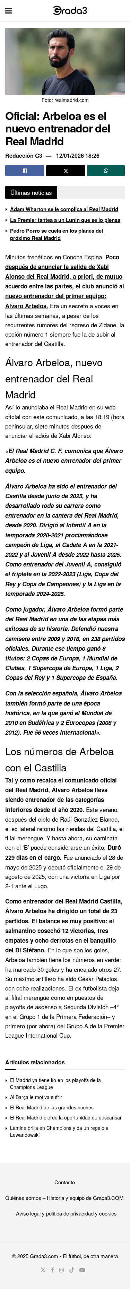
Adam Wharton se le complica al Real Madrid (64, 209)
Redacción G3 (23, 155)
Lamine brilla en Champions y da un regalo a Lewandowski (59, 1131)
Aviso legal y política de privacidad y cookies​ (66, 1213)
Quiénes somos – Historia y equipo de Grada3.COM (64, 1197)
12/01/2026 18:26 (77, 155)
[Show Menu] (8, 10)
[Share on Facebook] (24, 170)
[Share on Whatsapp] (106, 170)
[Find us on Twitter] (43, 1269)
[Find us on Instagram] (61, 1269)
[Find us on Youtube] (82, 1269)
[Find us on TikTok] (71, 1269)
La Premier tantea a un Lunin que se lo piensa (65, 220)
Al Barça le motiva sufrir (36, 1096)
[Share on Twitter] (65, 170)
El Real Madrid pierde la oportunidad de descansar (66, 1117)
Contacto (64, 1182)
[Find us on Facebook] (52, 1269)
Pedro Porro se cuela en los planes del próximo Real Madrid (56, 234)
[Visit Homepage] (70, 10)
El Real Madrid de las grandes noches (52, 1107)
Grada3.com (44, 1256)
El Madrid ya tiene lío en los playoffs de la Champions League (55, 1083)
